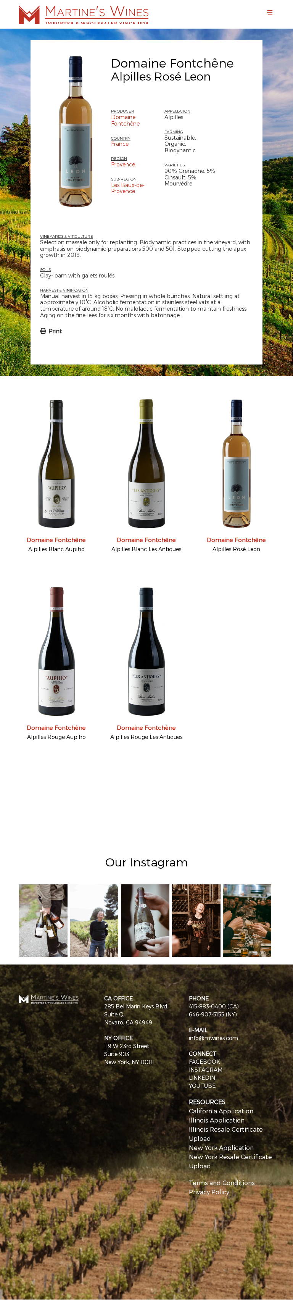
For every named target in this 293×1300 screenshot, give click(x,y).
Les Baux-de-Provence (128, 188)
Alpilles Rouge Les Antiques (146, 737)
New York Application (221, 1147)
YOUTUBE (202, 1085)
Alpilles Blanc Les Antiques (146, 549)
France (120, 143)
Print (55, 330)
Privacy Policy (209, 1191)
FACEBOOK (204, 1061)
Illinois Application (217, 1120)
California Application (221, 1111)
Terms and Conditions (222, 1182)
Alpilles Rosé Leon (236, 549)
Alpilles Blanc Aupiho (56, 549)
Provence (123, 164)
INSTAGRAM (205, 1069)
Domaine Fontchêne (172, 62)
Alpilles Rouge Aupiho (56, 737)
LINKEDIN (202, 1077)
